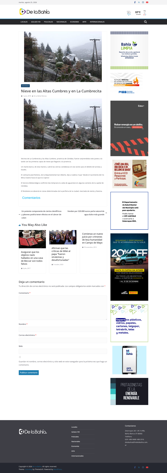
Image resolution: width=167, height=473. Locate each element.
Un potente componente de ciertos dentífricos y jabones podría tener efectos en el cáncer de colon (41, 214)
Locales (24, 22)
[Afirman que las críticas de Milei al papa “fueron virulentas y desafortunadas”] (62, 231)
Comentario (24, 293)
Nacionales (62, 22)
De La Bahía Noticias (40, 96)
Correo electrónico (27, 335)
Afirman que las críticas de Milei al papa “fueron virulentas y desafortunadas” (61, 254)
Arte (84, 22)
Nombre (23, 324)
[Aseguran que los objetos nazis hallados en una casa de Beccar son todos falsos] (32, 231)
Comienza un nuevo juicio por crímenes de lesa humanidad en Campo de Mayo (92, 238)
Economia (74, 22)
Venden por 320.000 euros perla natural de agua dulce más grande (85, 213)
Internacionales (97, 22)
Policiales (48, 22)
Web (21, 346)
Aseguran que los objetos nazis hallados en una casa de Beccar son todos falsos (32, 257)
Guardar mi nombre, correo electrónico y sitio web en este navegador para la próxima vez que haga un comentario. (63, 363)
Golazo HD (35, 22)
